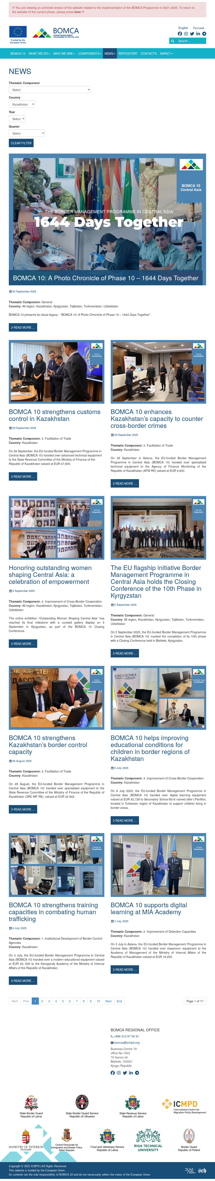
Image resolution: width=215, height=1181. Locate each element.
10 (98, 1001)
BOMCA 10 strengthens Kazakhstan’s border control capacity (48, 744)
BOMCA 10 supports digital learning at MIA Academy (149, 908)
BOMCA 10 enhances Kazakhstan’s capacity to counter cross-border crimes (157, 418)
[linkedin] (198, 33)
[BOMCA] (49, 34)
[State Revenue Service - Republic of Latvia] (133, 1107)
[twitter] (192, 33)
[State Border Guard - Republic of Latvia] (31, 1107)
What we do (38, 53)
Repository (128, 53)
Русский (198, 28)
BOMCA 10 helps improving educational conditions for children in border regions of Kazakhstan (150, 748)
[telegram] (204, 33)
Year (12, 112)
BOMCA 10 (17, 53)
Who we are (63, 53)
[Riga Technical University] (148, 1141)
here (78, 12)
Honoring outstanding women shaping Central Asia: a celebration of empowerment (50, 574)
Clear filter (21, 143)
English (183, 28)
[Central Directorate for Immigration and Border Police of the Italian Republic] (67, 1141)
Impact (165, 53)
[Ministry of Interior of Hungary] (26, 1141)
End (119, 1001)
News (109, 53)
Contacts (149, 53)
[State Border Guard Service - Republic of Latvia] (82, 1107)
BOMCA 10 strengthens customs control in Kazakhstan (55, 415)
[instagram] (186, 33)
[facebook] (180, 33)
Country (14, 97)
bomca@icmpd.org (127, 1042)
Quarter (14, 126)
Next (108, 1001)
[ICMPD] (184, 1107)
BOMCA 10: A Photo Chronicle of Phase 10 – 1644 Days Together (105, 277)
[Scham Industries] (202, 1170)
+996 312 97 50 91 (126, 1036)
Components (88, 53)
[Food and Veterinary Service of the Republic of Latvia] (107, 1141)
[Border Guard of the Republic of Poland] (189, 1141)
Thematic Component (24, 83)
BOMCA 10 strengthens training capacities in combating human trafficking (53, 911)
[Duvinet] (190, 1170)
